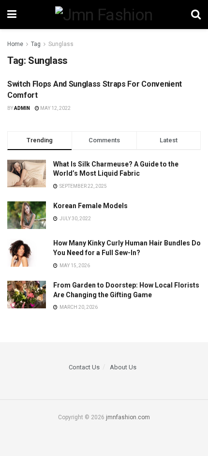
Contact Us (84, 367)
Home (15, 44)
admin (22, 108)
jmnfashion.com (128, 417)
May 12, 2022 (55, 108)
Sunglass (61, 44)
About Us (123, 367)
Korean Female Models (90, 206)
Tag (36, 44)
